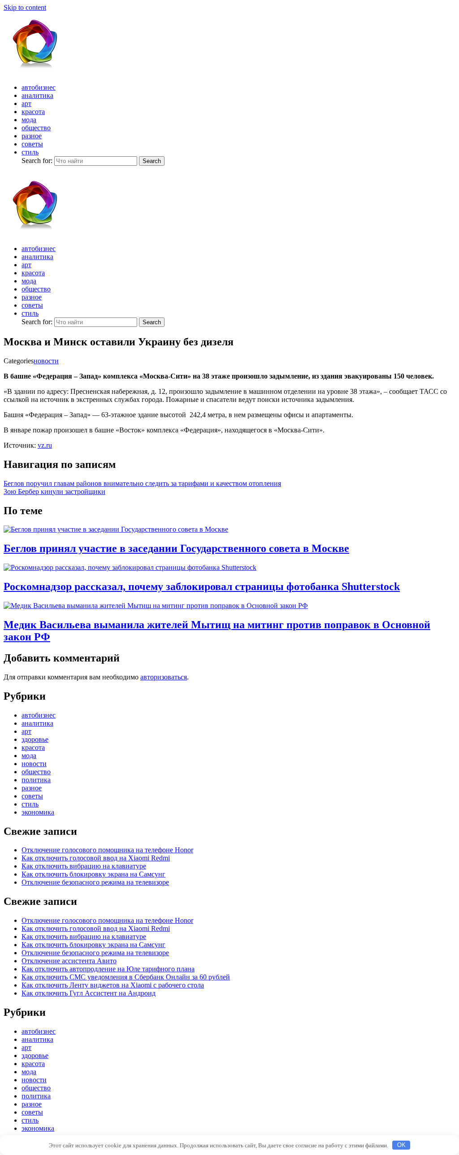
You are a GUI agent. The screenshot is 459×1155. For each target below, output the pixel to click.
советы (32, 144)
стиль (30, 152)
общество (36, 128)
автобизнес (39, 87)
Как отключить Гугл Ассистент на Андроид (89, 993)
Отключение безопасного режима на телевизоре (95, 882)
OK (401, 1145)
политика (36, 780)
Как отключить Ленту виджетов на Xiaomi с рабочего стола (113, 985)
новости (46, 361)
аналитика (37, 95)
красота (33, 111)
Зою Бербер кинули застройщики (54, 491)
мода (29, 119)
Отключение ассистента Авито (69, 961)
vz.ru (45, 445)
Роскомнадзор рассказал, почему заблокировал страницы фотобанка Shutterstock (202, 586)
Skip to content (25, 7)
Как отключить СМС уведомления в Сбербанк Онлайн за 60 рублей (126, 977)
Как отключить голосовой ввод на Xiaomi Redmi (96, 858)
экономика (38, 812)
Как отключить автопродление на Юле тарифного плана (108, 969)
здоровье (35, 739)
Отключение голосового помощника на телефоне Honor (107, 850)
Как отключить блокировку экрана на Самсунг (93, 874)
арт (26, 103)
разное (32, 136)
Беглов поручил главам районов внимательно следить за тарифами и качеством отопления (142, 483)
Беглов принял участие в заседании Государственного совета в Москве (176, 548)
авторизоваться (163, 677)
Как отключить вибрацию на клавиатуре (84, 866)
